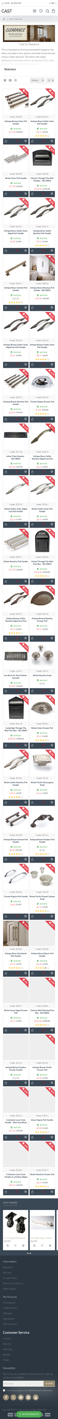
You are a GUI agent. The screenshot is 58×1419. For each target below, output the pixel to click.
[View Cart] (54, 11)
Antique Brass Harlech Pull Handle (15, 289)
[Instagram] (21, 1397)
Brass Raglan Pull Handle (42, 1120)
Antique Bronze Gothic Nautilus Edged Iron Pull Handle (15, 619)
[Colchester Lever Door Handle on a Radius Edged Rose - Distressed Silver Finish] (16, 1154)
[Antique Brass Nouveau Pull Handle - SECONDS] (42, 268)
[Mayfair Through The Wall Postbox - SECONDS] (42, 158)
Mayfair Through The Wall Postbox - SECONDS (42, 179)
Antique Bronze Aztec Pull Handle (16, 122)
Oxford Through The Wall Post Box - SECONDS (42, 562)
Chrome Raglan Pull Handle (16, 896)
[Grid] (5, 80)
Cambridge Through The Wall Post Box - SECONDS (15, 729)
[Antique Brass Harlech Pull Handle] (16, 268)
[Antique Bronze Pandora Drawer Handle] (16, 1047)
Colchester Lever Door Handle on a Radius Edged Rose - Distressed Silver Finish (16, 1175)
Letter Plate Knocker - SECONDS (15, 457)
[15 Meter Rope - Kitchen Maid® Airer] (42, 1222)
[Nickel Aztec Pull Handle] (16, 158)
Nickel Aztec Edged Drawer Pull (16, 1011)
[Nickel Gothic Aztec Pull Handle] (42, 489)
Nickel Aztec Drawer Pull (42, 728)
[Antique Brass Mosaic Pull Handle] (42, 933)
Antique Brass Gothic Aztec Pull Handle (42, 122)
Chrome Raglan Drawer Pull (42, 401)
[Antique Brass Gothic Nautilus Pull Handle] (42, 211)
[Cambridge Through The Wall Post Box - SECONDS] (16, 708)
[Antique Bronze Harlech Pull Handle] (16, 819)
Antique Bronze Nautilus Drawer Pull (42, 619)
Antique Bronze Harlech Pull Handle (16, 840)
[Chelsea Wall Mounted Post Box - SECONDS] (42, 990)
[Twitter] (13, 1397)
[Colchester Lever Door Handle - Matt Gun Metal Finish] (16, 1100)
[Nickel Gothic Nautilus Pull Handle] (16, 762)
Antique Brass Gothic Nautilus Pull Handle (42, 232)
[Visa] (10, 1415)
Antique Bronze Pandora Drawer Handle (15, 1068)
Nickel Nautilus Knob (42, 675)
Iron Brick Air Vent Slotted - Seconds (16, 676)
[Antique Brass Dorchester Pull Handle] (16, 933)
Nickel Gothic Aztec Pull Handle (42, 510)
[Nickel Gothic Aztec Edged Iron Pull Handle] (16, 489)
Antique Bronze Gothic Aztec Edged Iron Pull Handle (15, 345)
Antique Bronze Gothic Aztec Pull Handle (42, 345)
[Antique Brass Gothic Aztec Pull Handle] (42, 101)
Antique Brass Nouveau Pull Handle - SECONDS (42, 289)
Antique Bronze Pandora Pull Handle (42, 840)
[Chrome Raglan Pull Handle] (16, 876)
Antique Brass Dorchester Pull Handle (16, 954)
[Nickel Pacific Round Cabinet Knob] (42, 876)
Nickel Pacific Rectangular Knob (42, 783)
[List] (10, 80)
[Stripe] (47, 1415)
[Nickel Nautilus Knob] (42, 655)
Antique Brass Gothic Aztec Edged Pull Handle (16, 232)
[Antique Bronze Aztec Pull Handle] (16, 101)
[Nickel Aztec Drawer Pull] (42, 708)
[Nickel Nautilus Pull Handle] (16, 541)
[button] (6, 141)
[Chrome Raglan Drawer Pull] (42, 381)
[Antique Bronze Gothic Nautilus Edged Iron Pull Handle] (16, 598)
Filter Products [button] (30, 1414)
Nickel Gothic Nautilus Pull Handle (16, 783)
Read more (10, 69)
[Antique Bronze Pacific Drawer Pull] (42, 1047)
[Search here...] (47, 11)
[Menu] (34, 11)
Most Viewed (10, 1202)
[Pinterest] (28, 1397)
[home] (4, 19)
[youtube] (36, 1397)
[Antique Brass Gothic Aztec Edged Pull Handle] (16, 211)
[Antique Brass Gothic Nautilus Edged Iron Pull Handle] (42, 436)
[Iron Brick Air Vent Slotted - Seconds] (16, 655)
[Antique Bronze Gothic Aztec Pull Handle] (42, 325)
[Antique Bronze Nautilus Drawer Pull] (42, 598)
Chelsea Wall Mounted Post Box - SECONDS (42, 1011)
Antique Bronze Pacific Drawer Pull (42, 1068)
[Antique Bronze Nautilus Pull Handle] (16, 381)
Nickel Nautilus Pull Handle (16, 561)
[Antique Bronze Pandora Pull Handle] (42, 819)
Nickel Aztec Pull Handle (16, 178)
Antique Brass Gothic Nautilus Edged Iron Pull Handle (42, 457)
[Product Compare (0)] (15, 80)
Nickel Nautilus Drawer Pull (42, 1174)
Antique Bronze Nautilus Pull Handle (15, 402)
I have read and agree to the (29, 1390)
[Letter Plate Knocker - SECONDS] (16, 436)
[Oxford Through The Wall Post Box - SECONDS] (42, 541)
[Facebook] (6, 1397)
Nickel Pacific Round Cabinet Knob (42, 897)
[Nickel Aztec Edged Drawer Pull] (16, 990)
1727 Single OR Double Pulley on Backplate (15, 1238)
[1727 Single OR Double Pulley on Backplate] (15, 1222)
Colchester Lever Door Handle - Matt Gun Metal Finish (16, 1121)
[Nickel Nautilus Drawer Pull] (42, 1154)
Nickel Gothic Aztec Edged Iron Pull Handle (15, 510)
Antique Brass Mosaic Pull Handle (42, 954)
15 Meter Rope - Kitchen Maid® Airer (42, 1238)
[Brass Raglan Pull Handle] (42, 1100)
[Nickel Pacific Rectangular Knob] (42, 762)
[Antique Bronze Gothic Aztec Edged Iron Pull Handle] (16, 325)
